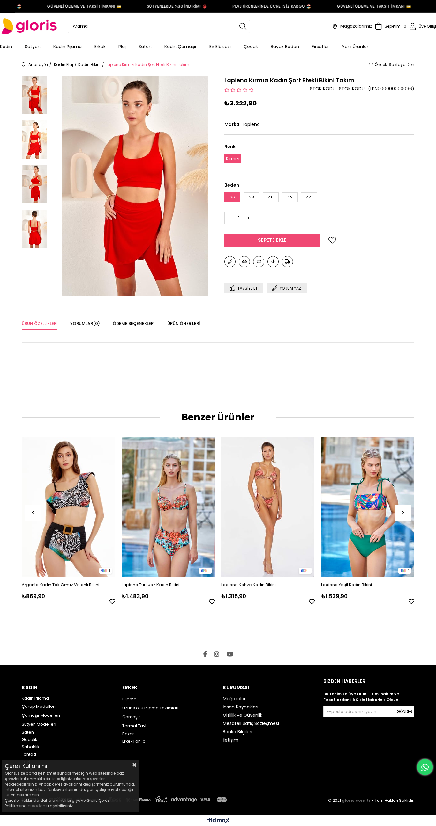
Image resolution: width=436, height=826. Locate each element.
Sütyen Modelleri (39, 724)
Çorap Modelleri (39, 706)
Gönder (404, 711)
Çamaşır (131, 717)
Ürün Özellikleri (39, 323)
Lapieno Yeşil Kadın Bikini (346, 585)
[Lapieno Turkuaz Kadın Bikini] (168, 507)
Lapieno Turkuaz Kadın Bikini (150, 585)
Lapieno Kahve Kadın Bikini (248, 585)
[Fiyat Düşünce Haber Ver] (273, 261)
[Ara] (243, 26)
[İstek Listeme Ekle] (244, 261)
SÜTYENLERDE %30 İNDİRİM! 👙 (167, 6)
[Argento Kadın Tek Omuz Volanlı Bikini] (68, 507)
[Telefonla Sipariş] (230, 261)
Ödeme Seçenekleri (133, 323)
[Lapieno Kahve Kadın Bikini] (268, 507)
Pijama (129, 699)
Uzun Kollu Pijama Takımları (150, 708)
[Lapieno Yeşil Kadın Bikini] (368, 507)
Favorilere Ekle (112, 601)
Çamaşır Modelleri (41, 715)
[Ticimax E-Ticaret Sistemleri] (218, 821)
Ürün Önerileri (183, 323)
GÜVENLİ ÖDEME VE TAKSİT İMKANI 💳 (75, 6)
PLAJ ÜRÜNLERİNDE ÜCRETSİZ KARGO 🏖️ (262, 6)
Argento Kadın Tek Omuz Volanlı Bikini (60, 585)
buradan (36, 805)
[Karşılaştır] (258, 261)
